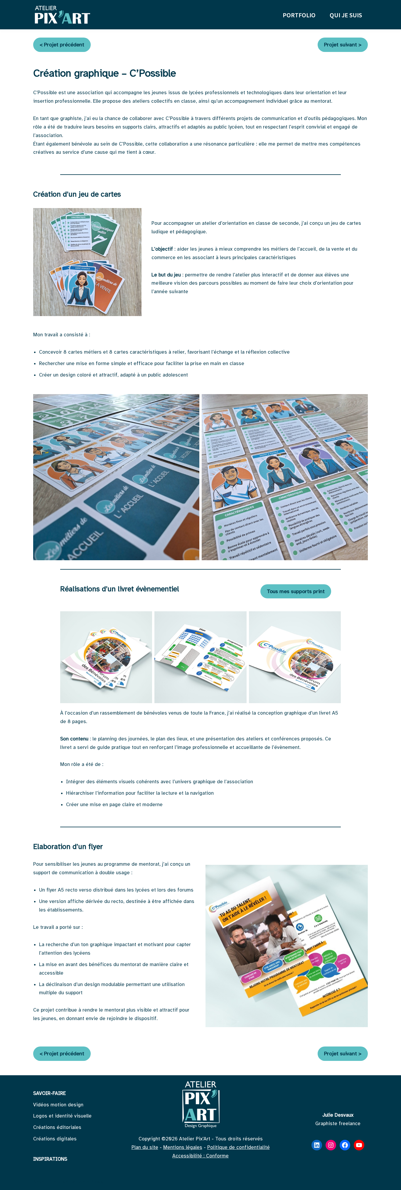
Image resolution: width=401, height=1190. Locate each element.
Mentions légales (182, 1147)
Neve (39, 1182)
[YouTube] (359, 1145)
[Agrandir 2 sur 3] (239, 619)
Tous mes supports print (296, 591)
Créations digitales (55, 1139)
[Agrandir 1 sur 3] (144, 619)
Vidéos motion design (58, 1105)
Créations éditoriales (57, 1127)
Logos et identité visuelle (62, 1116)
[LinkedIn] (316, 1145)
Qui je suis (346, 15)
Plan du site (145, 1147)
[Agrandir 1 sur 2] (192, 402)
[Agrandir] (134, 216)
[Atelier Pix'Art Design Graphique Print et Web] (62, 14)
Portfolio (299, 15)
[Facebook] (345, 1145)
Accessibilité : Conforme (200, 1156)
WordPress (90, 1182)
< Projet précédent (62, 44)
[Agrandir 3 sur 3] (333, 619)
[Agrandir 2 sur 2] (360, 402)
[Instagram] (331, 1145)
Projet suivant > (342, 44)
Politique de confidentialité (238, 1147)
